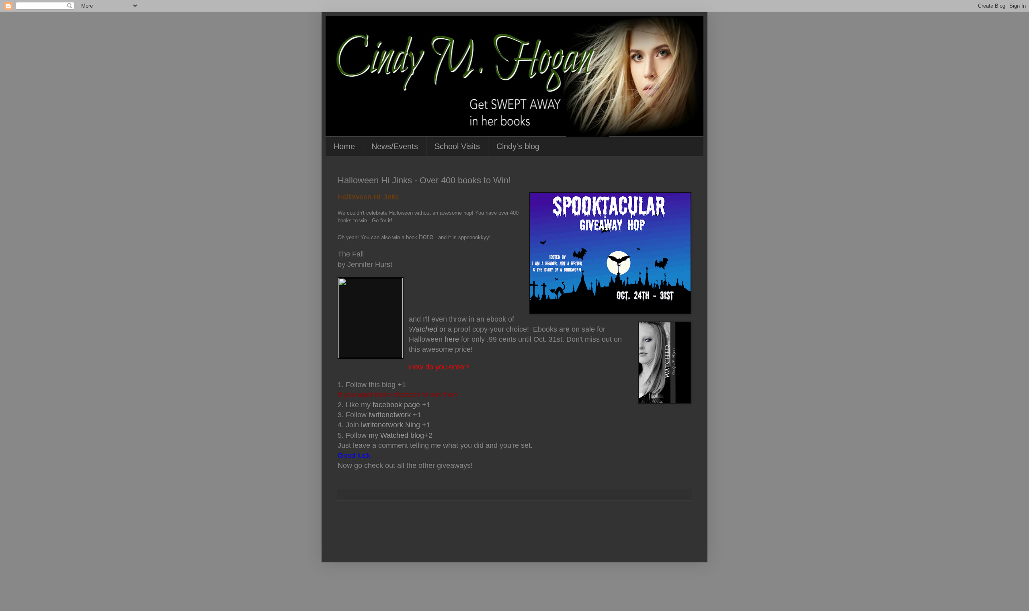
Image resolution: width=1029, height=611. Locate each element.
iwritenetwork (390, 415)
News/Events (394, 146)
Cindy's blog (517, 146)
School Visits (457, 146)
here (452, 339)
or (427, 329)
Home (344, 146)
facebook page (396, 405)
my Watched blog (396, 435)
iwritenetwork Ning (390, 425)
